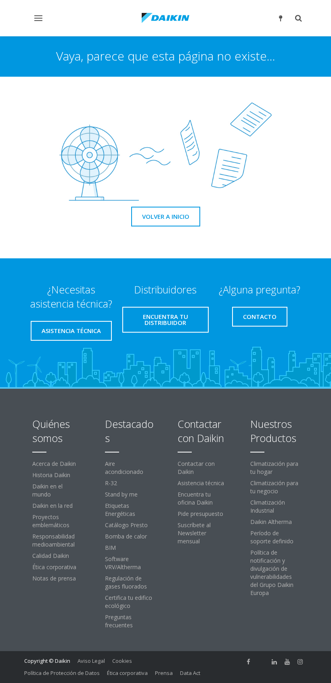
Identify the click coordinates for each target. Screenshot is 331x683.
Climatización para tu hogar (274, 468)
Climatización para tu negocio (274, 487)
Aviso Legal (91, 660)
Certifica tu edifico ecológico (128, 602)
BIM (110, 547)
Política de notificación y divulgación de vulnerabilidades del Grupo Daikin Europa (271, 573)
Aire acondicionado (124, 468)
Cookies (122, 660)
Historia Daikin (51, 475)
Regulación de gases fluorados (126, 582)
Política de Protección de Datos (62, 673)
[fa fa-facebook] (248, 661)
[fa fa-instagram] (300, 661)
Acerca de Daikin (54, 463)
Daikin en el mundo (47, 490)
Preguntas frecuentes (119, 621)
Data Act (190, 673)
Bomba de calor (126, 536)
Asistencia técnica (201, 483)
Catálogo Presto (126, 525)
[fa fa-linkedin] (274, 661)
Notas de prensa (54, 578)
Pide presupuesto (200, 513)
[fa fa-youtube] (287, 661)
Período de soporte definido (271, 537)
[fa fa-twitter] (261, 661)
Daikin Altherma (271, 522)
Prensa (164, 673)
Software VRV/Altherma (123, 563)
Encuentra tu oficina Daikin (195, 498)
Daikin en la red (52, 505)
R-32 (111, 483)
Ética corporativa (54, 567)
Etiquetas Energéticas (120, 509)
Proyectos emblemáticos (50, 521)
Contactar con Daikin (196, 468)
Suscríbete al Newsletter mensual (194, 533)
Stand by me (121, 494)
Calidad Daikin (50, 555)
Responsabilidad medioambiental (53, 540)
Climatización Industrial (267, 506)
